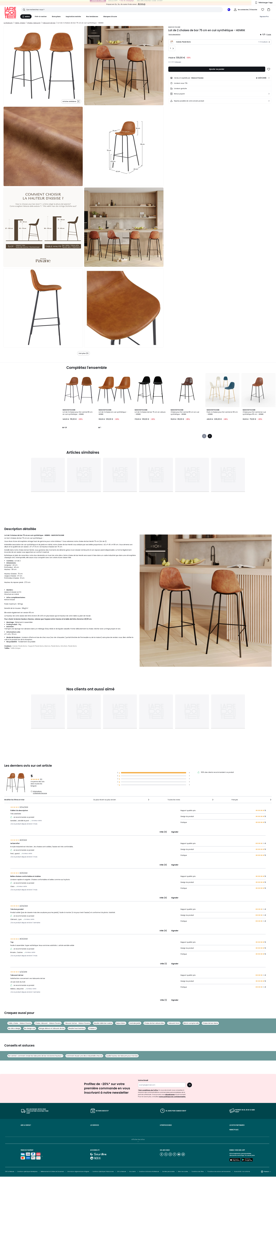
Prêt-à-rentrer (41, 16)
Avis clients (132, 1171)
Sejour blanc (120, 1023)
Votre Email (143, 1080)
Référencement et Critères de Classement (52, 1171)
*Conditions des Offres (197, 1171)
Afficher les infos (138, 1139)
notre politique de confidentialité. (172, 1097)
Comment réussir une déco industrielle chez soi (84, 1056)
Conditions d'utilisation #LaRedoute (149, 1171)
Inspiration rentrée (73, 16)
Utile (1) (163, 963)
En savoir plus (250, 1155)
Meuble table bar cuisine (103, 1023)
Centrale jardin (134, 1023)
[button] (268, 9)
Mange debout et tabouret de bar (52, 1028)
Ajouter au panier (216, 69)
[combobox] (121, 800)
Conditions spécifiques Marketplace (27, 1171)
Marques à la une (110, 16)
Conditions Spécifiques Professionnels (103, 1171)
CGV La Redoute (9, 1171)
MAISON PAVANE (174, 27)
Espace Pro (264, 16)
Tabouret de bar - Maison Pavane (77, 1023)
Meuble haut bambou (76, 1028)
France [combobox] (266, 1171)
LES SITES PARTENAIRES (236, 1125)
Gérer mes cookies (183, 1171)
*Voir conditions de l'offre (148, 1090)
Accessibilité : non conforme (242, 1171)
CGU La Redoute (121, 1171)
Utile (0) (163, 832)
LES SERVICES (94, 1125)
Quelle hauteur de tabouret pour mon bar (122, 1056)
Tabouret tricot (174, 1023)
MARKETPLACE (233, 1130)
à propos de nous (166, 1125)
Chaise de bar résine (210, 1023)
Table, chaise (20, 23)
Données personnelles (168, 1171)
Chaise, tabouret (33, 23)
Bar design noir (29, 1028)
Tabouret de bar (49, 23)
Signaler (174, 832)
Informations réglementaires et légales (78, 1171)
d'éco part (178, 62)
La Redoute (8, 23)
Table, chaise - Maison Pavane (19, 1023)
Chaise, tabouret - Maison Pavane (48, 1023)
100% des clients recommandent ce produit (217, 772)
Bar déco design (14, 1028)
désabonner (170, 1094)
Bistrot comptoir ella (191, 1023)
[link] (219, 78)
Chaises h (92, 1028)
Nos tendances (92, 16)
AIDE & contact (26, 1125)
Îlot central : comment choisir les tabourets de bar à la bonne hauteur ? (35, 1056)
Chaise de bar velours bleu (154, 1023)
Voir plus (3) (83, 353)
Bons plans (56, 16)
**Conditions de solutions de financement (219, 1171)
